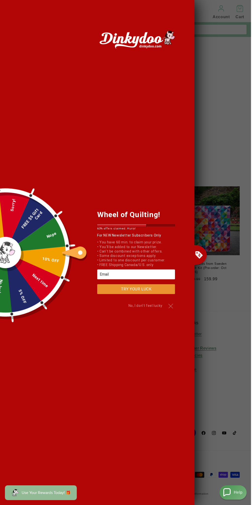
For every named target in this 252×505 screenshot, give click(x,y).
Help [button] (238, 492)
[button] (233, 492)
